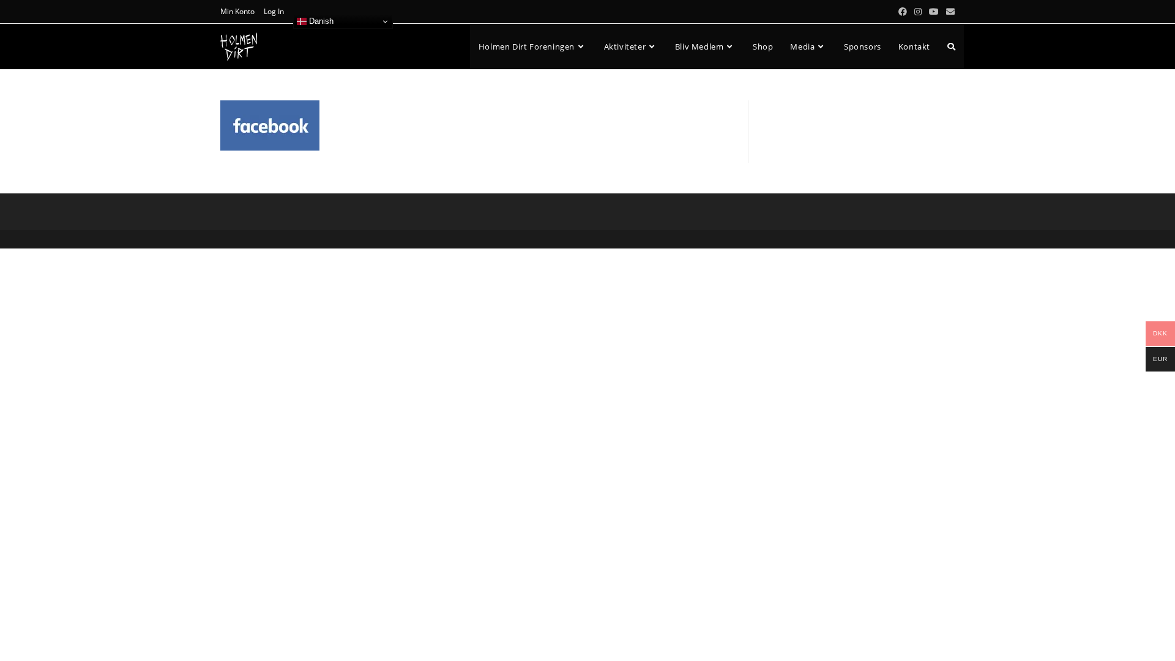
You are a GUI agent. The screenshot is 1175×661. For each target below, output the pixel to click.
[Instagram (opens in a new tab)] (918, 12)
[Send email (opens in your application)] (948, 12)
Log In (274, 11)
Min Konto (237, 11)
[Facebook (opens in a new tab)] (903, 12)
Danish (320, 21)
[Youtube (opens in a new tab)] (933, 12)
